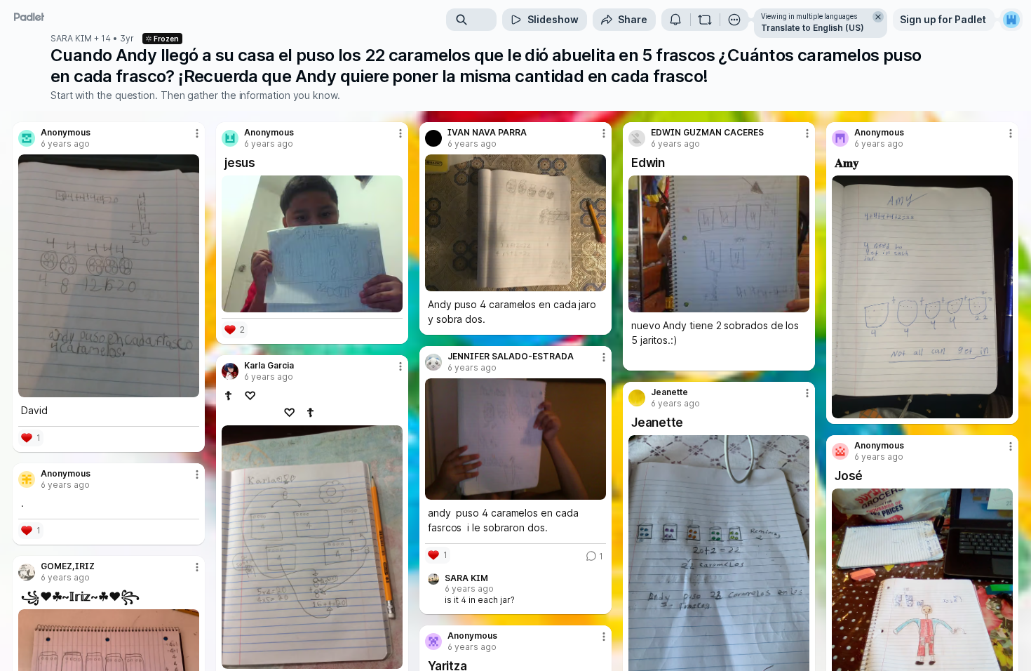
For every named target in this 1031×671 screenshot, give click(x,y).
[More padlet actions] (734, 19)
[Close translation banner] (878, 16)
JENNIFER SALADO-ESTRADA (510, 356)
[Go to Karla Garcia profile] (230, 371)
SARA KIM (71, 39)
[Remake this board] (705, 19)
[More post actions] (197, 133)
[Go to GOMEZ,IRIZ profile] (26, 572)
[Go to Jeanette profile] (636, 398)
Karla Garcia (269, 366)
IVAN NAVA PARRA (487, 133)
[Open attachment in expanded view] (108, 275)
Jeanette (669, 392)
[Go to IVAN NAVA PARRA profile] (433, 138)
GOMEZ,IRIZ (68, 566)
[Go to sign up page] (1011, 19)
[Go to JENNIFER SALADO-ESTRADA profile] (433, 362)
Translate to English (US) (812, 27)
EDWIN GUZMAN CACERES (707, 133)
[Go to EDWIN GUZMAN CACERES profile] (636, 138)
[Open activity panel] (675, 19)
